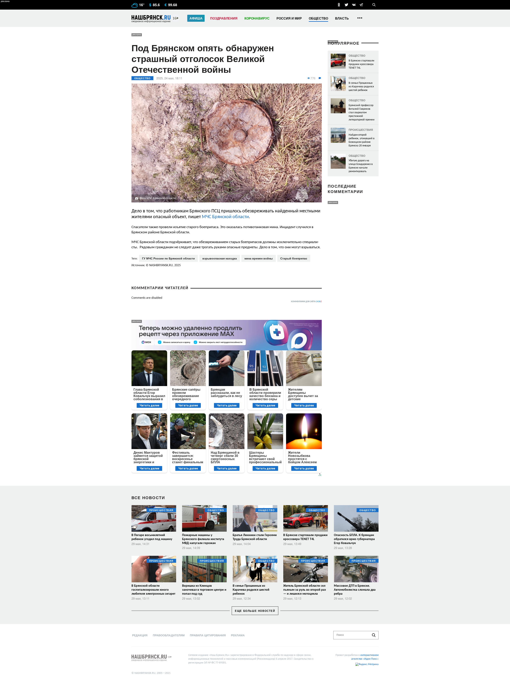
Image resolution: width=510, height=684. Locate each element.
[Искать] (374, 635)
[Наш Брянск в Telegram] (361, 5)
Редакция (139, 635)
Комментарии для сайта (306, 302)
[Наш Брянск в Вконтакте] (354, 5)
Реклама (238, 635)
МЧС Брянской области (225, 217)
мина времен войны (258, 258)
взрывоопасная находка (219, 258)
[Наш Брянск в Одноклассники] (339, 5)
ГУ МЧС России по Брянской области (168, 258)
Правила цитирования (208, 635)
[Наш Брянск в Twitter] (346, 5)
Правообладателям (169, 635)
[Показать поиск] (374, 5)
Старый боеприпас (293, 258)
